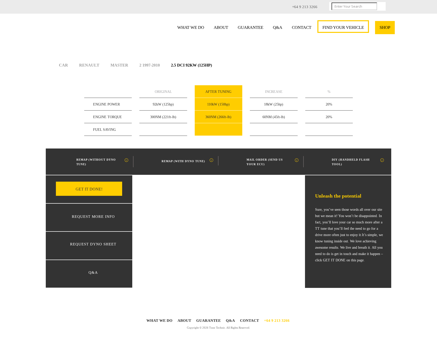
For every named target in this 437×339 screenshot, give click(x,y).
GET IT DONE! (89, 189)
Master (119, 65)
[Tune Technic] (84, 28)
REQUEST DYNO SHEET (93, 244)
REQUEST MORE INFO (93, 217)
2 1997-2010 (149, 65)
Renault (89, 65)
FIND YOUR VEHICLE (343, 27)
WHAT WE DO (190, 27)
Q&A (277, 27)
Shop (385, 27)
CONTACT (301, 27)
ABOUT (221, 27)
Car (63, 65)
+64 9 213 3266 (277, 321)
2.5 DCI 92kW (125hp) (191, 65)
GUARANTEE (250, 27)
